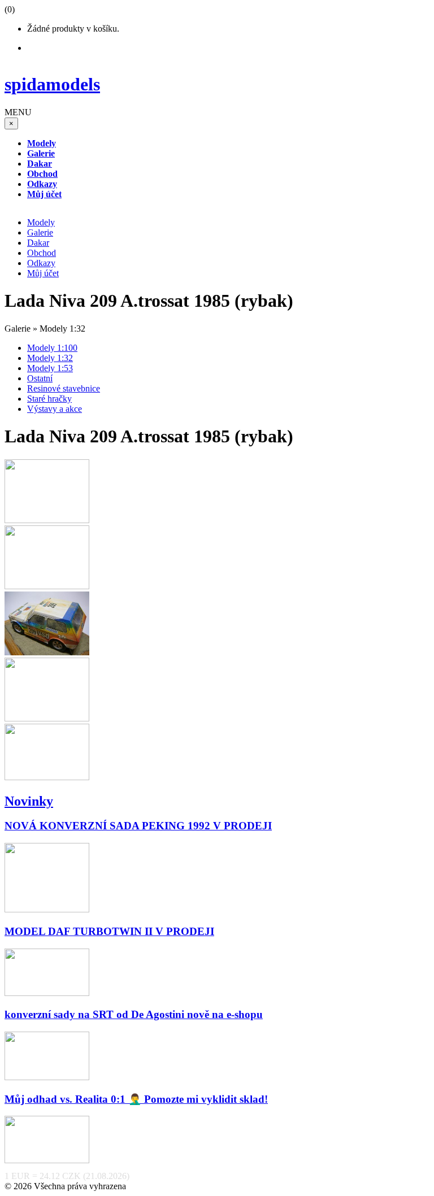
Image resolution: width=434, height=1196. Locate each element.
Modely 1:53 (50, 368)
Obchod (41, 253)
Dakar (38, 242)
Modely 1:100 (52, 348)
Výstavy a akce (54, 409)
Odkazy (41, 263)
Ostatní (40, 378)
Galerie (40, 232)
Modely (41, 222)
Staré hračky (49, 398)
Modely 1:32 (50, 358)
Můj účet (43, 273)
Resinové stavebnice (63, 388)
